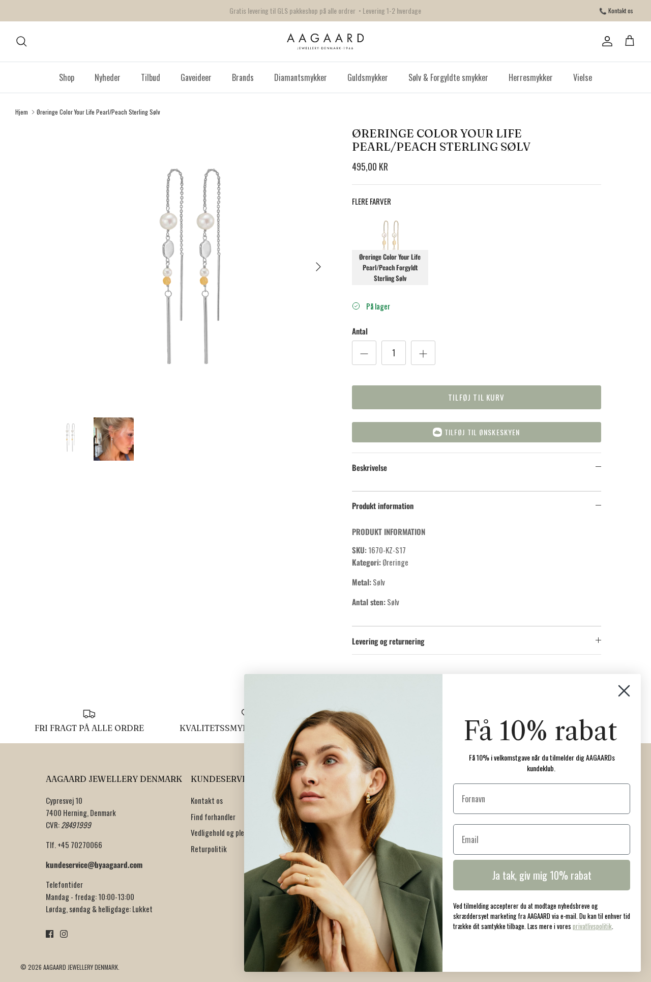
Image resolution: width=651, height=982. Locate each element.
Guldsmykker (367, 77)
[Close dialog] (624, 691)
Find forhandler (213, 816)
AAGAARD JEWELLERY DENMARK (80, 967)
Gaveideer (196, 77)
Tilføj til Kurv (476, 397)
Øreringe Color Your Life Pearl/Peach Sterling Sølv (98, 111)
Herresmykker (531, 77)
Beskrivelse (369, 467)
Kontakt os (207, 800)
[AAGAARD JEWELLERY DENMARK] (325, 41)
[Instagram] (64, 934)
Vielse (582, 77)
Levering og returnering (388, 641)
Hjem (21, 111)
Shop (66, 77)
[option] (190, 266)
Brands (243, 77)
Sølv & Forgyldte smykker (448, 77)
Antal (360, 331)
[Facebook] (49, 934)
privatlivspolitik (592, 926)
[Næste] (318, 267)
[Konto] (605, 41)
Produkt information (382, 505)
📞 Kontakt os (616, 10)
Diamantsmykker (300, 77)
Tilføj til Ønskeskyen (482, 432)
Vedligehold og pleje (220, 832)
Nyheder (108, 77)
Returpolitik (209, 848)
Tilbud (150, 77)
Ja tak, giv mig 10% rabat (541, 875)
